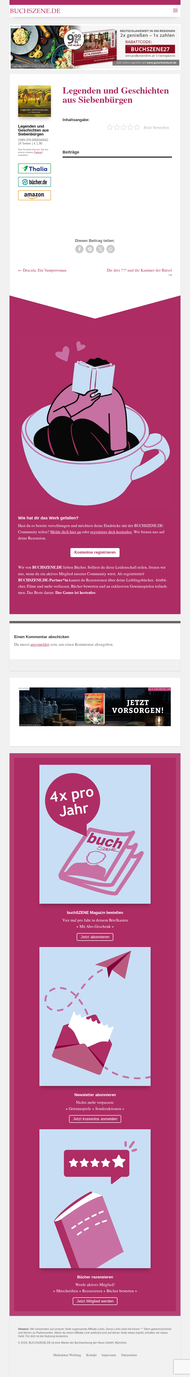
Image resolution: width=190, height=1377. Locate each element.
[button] (79, 249)
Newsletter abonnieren (95, 1095)
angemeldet (39, 644)
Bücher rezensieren (95, 1277)
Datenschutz (129, 1355)
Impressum (109, 1355)
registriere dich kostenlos (111, 531)
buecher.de (34, 181)
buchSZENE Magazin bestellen (95, 912)
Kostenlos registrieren (95, 552)
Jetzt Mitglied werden (95, 1301)
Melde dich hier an (65, 531)
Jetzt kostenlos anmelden (95, 1119)
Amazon (34, 195)
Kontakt (91, 1355)
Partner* (38, 152)
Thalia (34, 168)
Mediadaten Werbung (67, 1355)
